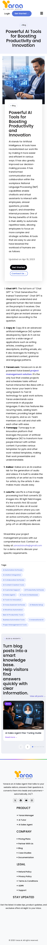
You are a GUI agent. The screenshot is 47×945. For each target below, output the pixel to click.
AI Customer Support (11, 590)
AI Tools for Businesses (29, 595)
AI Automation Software (12, 570)
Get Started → (22, 13)
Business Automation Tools (14, 620)
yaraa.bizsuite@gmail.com (27, 545)
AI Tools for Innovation (12, 600)
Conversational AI (36, 620)
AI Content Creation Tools (13, 585)
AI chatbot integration (12, 575)
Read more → (11, 737)
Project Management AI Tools (15, 625)
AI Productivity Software (34, 590)
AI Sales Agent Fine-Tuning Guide (23, 732)
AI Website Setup (36, 605)
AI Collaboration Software (13, 580)
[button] (41, 13)
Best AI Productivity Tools (13, 615)
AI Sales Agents (9, 595)
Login (7, 13)
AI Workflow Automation (13, 610)
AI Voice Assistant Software (14, 605)
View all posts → (38, 696)
